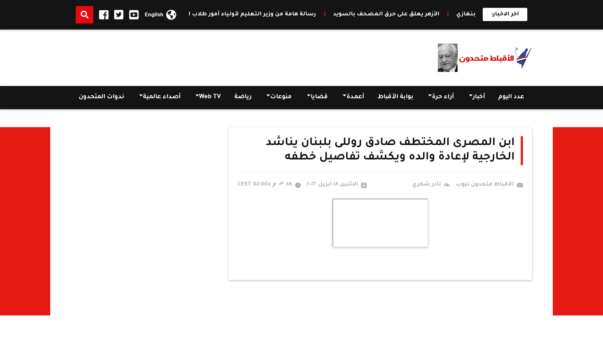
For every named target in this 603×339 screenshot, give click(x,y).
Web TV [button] (210, 97)
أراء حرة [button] (443, 97)
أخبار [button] (479, 97)
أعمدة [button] (355, 97)
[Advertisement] (185, 55)
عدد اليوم (511, 97)
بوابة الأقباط (395, 97)
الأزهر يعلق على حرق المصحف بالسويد (394, 15)
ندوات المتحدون (101, 97)
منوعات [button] (281, 97)
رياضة (243, 97)
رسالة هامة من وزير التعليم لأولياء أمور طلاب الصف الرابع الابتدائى (232, 15)
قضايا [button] (319, 97)
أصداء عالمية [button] (162, 97)
